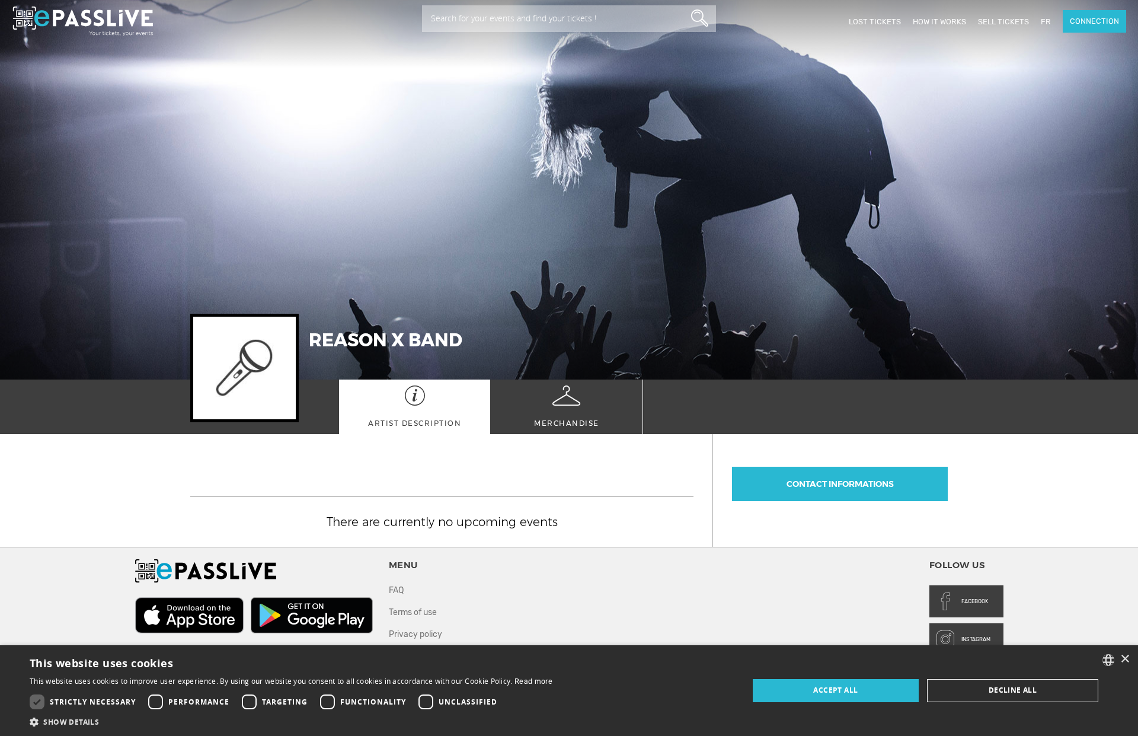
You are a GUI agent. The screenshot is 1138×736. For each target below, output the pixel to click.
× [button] (1124, 659)
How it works (939, 21)
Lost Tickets (875, 21)
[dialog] (569, 690)
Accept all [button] (835, 690)
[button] (291, 721)
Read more (533, 681)
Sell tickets (1003, 21)
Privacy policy (415, 634)
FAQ (396, 590)
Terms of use (413, 612)
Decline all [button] (1013, 690)
